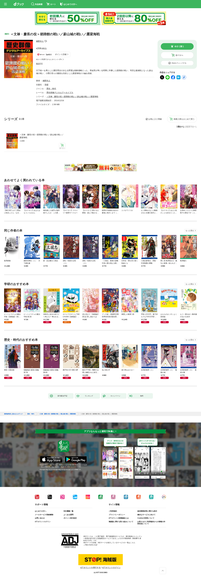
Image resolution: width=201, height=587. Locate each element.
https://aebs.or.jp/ (91, 545)
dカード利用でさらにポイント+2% (49, 59)
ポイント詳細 (60, 54)
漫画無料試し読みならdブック (13, 414)
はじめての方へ (40, 511)
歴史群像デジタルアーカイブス (59, 92)
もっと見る (190, 231)
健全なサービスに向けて (146, 515)
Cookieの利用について (145, 518)
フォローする (45, 41)
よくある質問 (68, 515)
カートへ (179, 55)
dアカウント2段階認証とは (119, 518)
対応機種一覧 (68, 511)
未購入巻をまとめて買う (184, 119)
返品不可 (39, 64)
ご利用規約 (113, 511)
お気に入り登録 (155, 119)
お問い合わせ (40, 518)
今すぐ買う (179, 46)
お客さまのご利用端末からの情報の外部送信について (151, 523)
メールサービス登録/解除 (44, 515)
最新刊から (191, 127)
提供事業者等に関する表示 (147, 511)
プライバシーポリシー (117, 515)
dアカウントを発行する (90, 567)
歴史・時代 (51, 89)
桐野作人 (40, 41)
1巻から (180, 127)
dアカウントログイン (43, 522)
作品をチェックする (179, 63)
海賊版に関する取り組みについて (121, 522)
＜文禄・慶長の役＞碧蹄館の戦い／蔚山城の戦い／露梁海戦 (42, 136)
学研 (46, 85)
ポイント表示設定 (70, 518)
